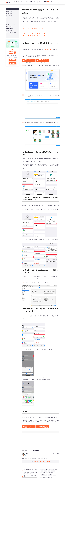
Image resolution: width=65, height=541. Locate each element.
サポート (52, 2)
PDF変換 (42, 469)
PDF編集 (46, 469)
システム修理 (20, 1)
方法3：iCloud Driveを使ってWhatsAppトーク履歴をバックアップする (35, 31)
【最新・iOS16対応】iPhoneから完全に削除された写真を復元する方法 (37, 432)
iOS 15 (56, 469)
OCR (49, 469)
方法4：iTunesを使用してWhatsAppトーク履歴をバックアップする (35, 33)
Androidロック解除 (43, 474)
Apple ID (54, 475)
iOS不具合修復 (50, 477)
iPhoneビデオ (50, 474)
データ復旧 (14, 1)
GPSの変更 (38, 2)
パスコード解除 (32, 1)
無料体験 (13, 59)
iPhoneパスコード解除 (49, 472)
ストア (55, 2)
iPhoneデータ (43, 472)
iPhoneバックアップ (44, 475)
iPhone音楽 (50, 475)
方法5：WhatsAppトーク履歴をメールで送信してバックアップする (35, 35)
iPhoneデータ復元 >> (29, 458)
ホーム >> (24, 458)
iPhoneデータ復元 (36, 450)
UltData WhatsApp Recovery (12, 52)
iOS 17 (53, 469)
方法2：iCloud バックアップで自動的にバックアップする (33, 30)
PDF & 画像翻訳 (44, 1)
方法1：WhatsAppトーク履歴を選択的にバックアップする (33, 28)
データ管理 (26, 1)
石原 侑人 (26, 453)
